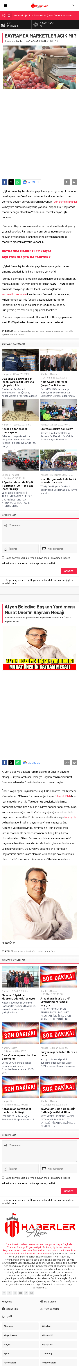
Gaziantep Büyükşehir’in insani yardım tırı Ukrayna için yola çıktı (18, 382)
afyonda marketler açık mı (40, 331)
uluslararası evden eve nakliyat (36, 1244)
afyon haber (20, 331)
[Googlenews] (31, 1293)
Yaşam (13, 1047)
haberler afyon (17, 334)
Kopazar (27, 1250)
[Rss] (26, 1293)
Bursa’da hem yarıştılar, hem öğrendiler (19, 1057)
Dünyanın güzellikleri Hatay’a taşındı (58, 1053)
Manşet (5, 374)
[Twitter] (9, 1293)
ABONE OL (34, 182)
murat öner (50, 951)
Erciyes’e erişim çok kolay (56, 428)
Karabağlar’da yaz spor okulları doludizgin (16, 1110)
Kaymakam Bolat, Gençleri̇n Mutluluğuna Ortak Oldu (57, 1110)
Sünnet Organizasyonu (37, 1253)
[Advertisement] (39, 133)
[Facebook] (4, 1293)
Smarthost (12, 1244)
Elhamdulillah (63, 796)
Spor (12, 1101)
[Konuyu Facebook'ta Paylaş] (4, 182)
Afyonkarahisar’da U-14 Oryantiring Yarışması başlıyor (55, 1002)
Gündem (19, 41)
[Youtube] (20, 1293)
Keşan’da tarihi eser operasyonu (14, 430)
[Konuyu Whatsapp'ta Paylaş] (18, 182)
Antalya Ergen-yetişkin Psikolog (35, 1247)
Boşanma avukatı (12, 1250)
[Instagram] (15, 1293)
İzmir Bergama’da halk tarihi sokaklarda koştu (58, 480)
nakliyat (19, 1253)
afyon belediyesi (23, 951)
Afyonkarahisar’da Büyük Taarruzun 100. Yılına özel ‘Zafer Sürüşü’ (18, 485)
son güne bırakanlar (65, 201)
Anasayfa (9, 41)
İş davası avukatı (62, 1247)
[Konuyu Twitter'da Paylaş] (11, 182)
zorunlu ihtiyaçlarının (14, 294)
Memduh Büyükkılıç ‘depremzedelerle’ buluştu (18, 997)
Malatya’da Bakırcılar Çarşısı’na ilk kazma (53, 383)
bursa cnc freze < (61, 1250)
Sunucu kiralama (42, 1250)
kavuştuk (70, 817)
